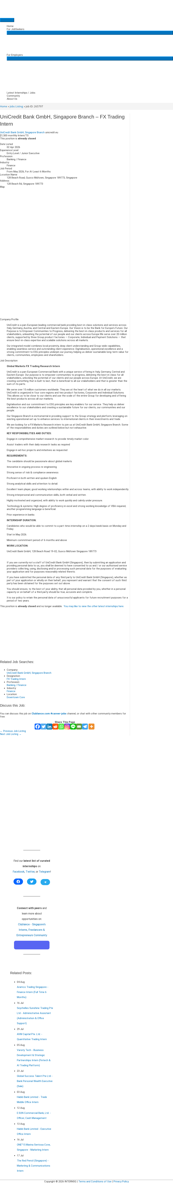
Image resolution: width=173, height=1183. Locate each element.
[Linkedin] (49, 726)
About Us (12, 98)
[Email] (79, 726)
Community (13, 95)
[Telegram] (85, 726)
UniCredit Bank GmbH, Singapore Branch (22, 132)
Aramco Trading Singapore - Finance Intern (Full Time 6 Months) (32, 992)
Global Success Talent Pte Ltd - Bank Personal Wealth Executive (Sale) (35, 1081)
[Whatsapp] (61, 726)
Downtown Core (16, 697)
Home (10, 26)
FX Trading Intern (16, 679)
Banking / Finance (16, 685)
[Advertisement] (65, 291)
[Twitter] (43, 726)
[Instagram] (67, 726)
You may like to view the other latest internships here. (94, 606)
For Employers (15, 54)
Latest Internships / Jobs (21, 92)
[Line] (73, 726)
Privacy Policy (121, 1181)
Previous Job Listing (13, 731)
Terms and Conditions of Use (95, 1181)
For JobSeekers (15, 29)
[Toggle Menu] (90, 33)
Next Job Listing (10, 734)
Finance (11, 691)
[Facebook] (38, 726)
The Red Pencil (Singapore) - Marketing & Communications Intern (33, 1165)
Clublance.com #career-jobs (49, 713)
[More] (91, 726)
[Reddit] (55, 726)
